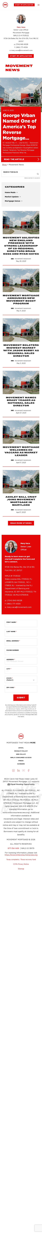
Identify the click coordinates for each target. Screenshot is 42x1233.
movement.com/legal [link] (13, 819)
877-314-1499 (14, 848)
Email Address (12, 641)
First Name (11, 622)
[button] (38, 5)
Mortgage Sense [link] (12, 201)
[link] (5, 5)
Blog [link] (4, 165)
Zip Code (10, 687)
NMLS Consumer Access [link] (21, 757)
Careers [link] (21, 764)
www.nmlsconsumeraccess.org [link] (16, 812)
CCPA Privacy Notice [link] (21, 864)
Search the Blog (10, 172)
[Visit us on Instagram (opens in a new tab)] (13, 770)
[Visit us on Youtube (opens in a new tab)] (23, 770)
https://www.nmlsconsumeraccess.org (21, 855)
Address (10, 659)
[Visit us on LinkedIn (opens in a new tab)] (18, 770)
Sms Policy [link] (21, 754)
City (8, 669)
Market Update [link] (12, 197)
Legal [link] (21, 748)
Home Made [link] (10, 192)
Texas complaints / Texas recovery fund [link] (21, 859)
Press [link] (21, 761)
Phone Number (12, 650)
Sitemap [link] (21, 869)
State (8, 678)
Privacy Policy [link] (21, 751)
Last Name (10, 631)
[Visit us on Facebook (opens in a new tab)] (28, 770)
